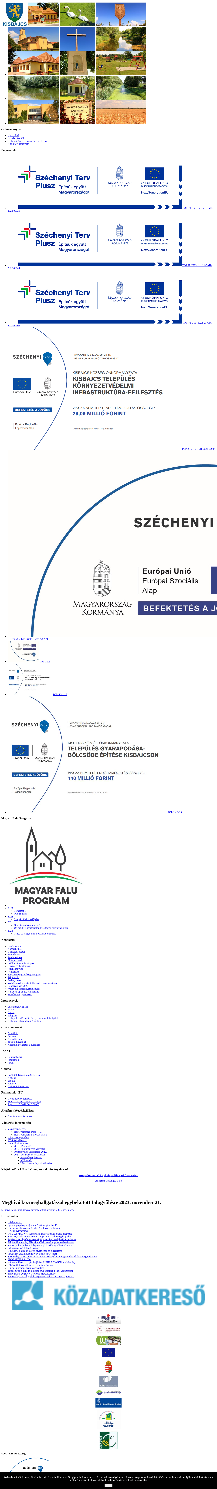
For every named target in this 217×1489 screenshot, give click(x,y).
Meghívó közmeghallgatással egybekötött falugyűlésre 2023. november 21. (38, 1210)
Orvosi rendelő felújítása (20, 1098)
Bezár (108, 1486)
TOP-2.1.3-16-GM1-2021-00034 (24, 1101)
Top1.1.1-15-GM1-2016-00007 (23, 1104)
